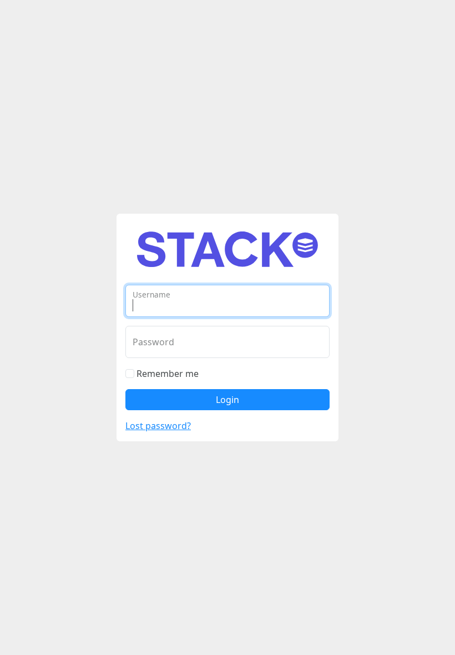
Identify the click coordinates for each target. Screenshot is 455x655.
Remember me (166, 373)
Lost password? (158, 426)
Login (227, 400)
